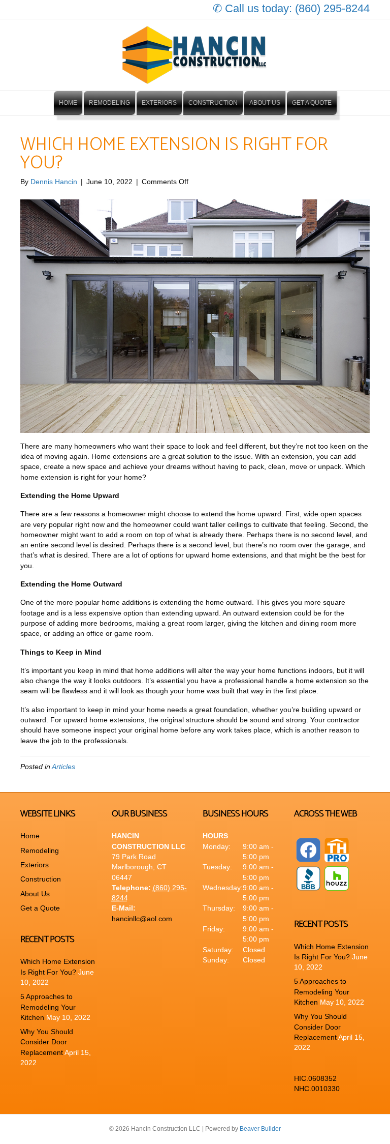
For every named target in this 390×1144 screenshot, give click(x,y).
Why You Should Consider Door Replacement (46, 1042)
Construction (213, 102)
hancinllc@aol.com (142, 919)
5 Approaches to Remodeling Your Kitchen (48, 1006)
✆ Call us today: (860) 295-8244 (291, 8)
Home (68, 102)
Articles (63, 766)
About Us (264, 102)
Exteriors (159, 102)
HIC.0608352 (315, 1078)
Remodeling (109, 102)
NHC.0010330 (317, 1088)
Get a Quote (312, 102)
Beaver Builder (260, 1128)
